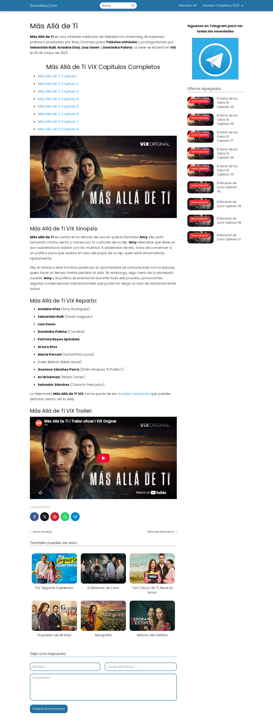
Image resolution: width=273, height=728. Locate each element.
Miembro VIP (188, 5)
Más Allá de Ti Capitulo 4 (58, 99)
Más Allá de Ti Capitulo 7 (58, 121)
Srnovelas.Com (43, 5)
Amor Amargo (42, 532)
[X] (44, 516)
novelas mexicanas (134, 393)
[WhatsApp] (65, 516)
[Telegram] (75, 516)
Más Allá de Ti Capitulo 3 (58, 91)
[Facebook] (34, 516)
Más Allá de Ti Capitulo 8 (58, 129)
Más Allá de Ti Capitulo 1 (58, 76)
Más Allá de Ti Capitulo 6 (58, 114)
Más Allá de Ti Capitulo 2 (58, 83)
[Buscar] (133, 5)
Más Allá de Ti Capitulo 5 (58, 106)
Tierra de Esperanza (160, 532)
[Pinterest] (54, 516)
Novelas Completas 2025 (221, 5)
